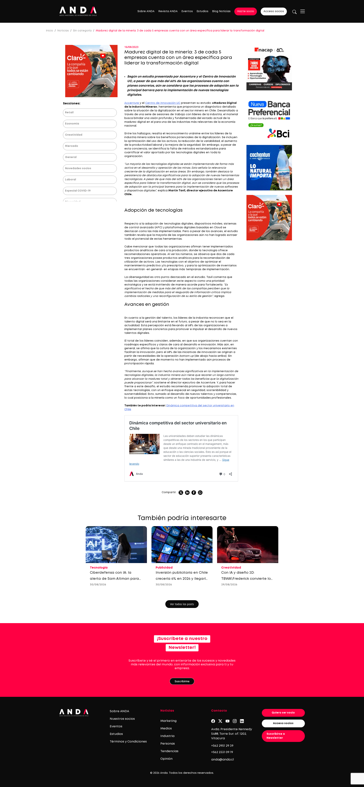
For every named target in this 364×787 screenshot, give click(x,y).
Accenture (132, 103)
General (71, 157)
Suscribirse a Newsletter (276, 736)
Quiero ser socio (283, 713)
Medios (166, 728)
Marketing (168, 721)
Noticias (63, 31)
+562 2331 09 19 (222, 752)
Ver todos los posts (182, 604)
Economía (72, 124)
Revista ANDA (168, 11)
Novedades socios (78, 168)
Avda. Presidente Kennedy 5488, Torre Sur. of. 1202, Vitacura (231, 734)
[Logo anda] (78, 11)
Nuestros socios (122, 718)
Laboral (70, 179)
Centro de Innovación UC (162, 103)
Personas (167, 743)
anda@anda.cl (222, 759)
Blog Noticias (221, 11)
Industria (167, 736)
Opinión (166, 758)
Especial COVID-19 (78, 191)
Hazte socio (245, 11)
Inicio (49, 31)
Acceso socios (274, 11)
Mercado (71, 146)
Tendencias (169, 751)
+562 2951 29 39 (222, 745)
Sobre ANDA (146, 11)
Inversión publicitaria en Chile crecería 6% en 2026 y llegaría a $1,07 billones (182, 578)
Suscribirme (182, 681)
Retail (69, 112)
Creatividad (73, 135)
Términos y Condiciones (128, 741)
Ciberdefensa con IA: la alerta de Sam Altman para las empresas (114, 578)
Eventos (187, 11)
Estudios (202, 11)
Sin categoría (82, 31)
